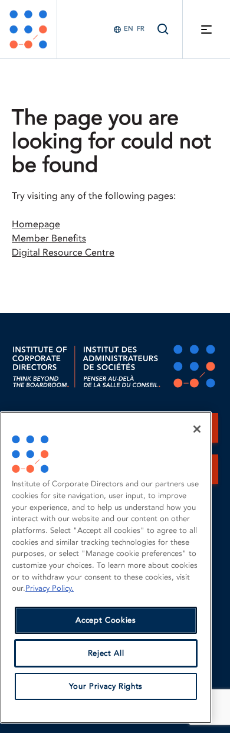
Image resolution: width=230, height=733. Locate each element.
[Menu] (206, 29)
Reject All (106, 653)
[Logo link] (28, 29)
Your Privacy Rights (106, 686)
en (128, 28)
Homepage (36, 224)
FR (140, 28)
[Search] (163, 29)
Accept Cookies (105, 620)
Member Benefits (49, 238)
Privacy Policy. (49, 588)
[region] (106, 567)
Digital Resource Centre (63, 252)
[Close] (197, 429)
